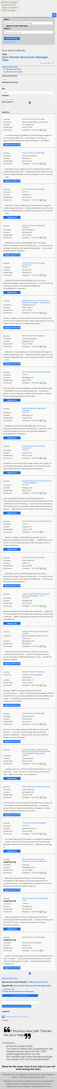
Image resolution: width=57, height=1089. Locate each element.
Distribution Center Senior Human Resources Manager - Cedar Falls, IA (36, 302)
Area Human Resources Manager (19, 991)
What (6, 19)
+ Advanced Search (9, 42)
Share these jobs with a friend (16, 1017)
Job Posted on (7, 102)
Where (7, 28)
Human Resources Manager (33, 119)
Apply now (12, 217)
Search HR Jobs (12, 38)
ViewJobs (5, 95)
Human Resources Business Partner (36, 521)
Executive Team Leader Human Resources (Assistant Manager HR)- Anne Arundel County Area (36, 751)
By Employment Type (10, 82)
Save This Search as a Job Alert (16, 1006)
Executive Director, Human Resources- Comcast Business (34, 860)
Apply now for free (13, 145)
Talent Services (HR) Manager (34, 823)
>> (53, 102)
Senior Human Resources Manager (36, 372)
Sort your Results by (9, 76)
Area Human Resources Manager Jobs (25, 59)
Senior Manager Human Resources (36, 787)
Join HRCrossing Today (20, 995)
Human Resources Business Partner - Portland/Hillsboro (36, 482)
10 (50, 102)
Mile (3, 89)
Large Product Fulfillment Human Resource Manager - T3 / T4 (35, 595)
